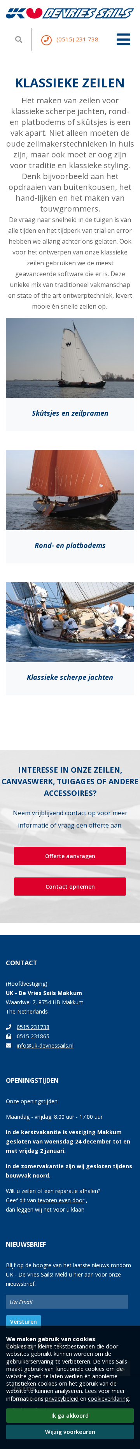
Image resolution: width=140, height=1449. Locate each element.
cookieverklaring (108, 1398)
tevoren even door (61, 1200)
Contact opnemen (70, 886)
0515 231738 (33, 1027)
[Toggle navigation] (123, 36)
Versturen (23, 1321)
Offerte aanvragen (70, 856)
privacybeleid (62, 1398)
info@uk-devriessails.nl (45, 1045)
